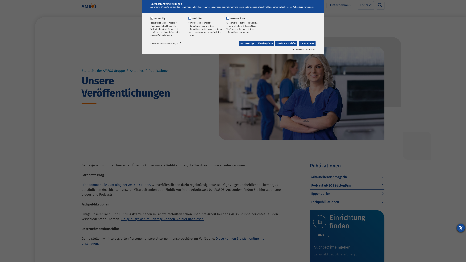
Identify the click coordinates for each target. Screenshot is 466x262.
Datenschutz (298, 49)
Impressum (311, 49)
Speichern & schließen (286, 43)
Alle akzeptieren (307, 43)
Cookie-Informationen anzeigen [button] (164, 43)
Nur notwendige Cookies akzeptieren (256, 43)
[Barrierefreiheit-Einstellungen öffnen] (461, 228)
